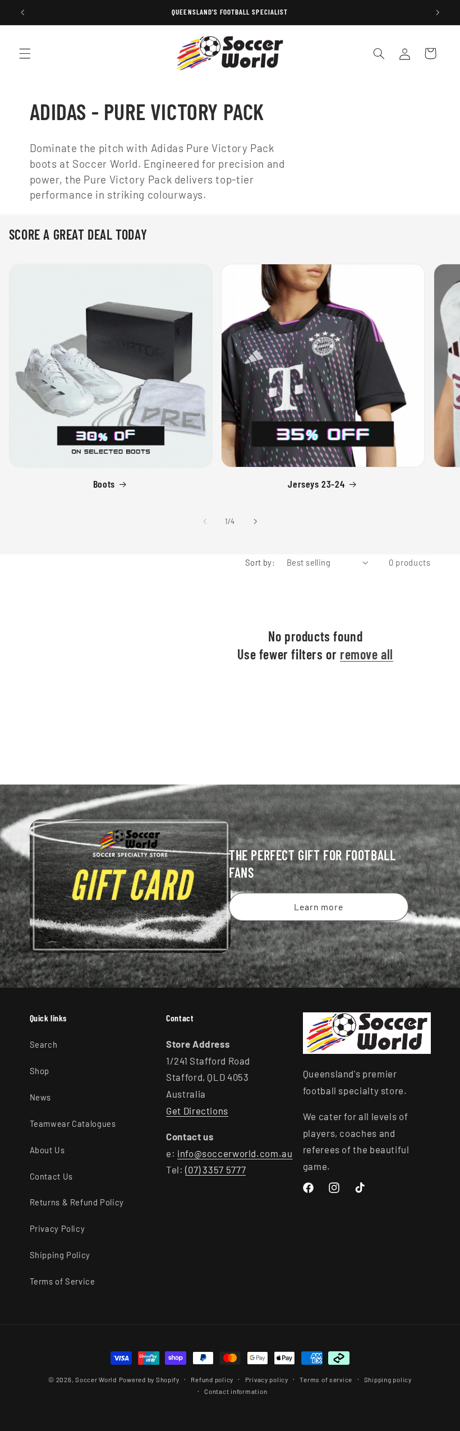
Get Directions (197, 1110)
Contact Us (51, 1176)
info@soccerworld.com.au (235, 1153)
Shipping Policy (60, 1255)
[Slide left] (204, 522)
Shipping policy (388, 1379)
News (41, 1097)
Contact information (235, 1391)
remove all (366, 654)
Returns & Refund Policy (77, 1202)
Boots (104, 484)
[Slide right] (255, 522)
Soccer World (96, 1379)
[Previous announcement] (22, 12)
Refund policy (212, 1379)
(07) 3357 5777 (215, 1169)
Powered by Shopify (149, 1379)
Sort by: (260, 562)
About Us (47, 1150)
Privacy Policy (57, 1228)
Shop (40, 1071)
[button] (25, 53)
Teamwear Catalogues (73, 1123)
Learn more (319, 906)
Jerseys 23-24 (316, 484)
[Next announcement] (437, 12)
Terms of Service (62, 1281)
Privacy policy (266, 1379)
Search (44, 1044)
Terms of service (326, 1379)
